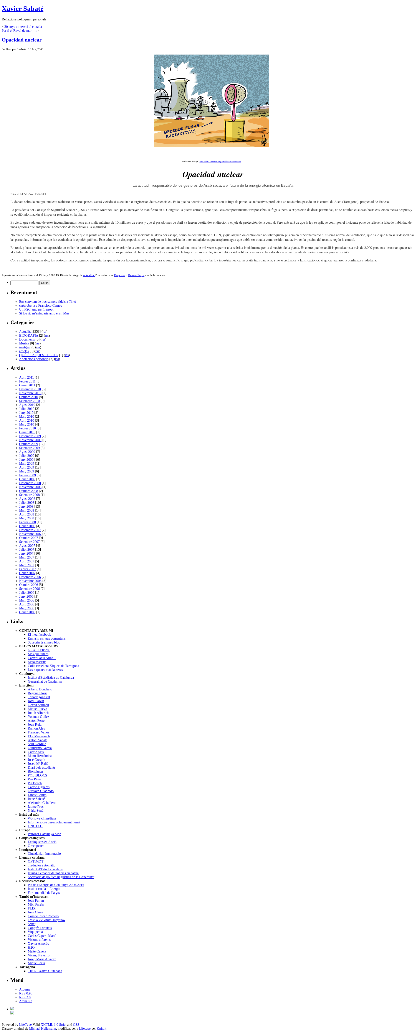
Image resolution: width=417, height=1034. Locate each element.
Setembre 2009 (29, 448)
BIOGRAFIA (28, 335)
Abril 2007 (26, 561)
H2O (31, 947)
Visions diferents (39, 939)
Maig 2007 (26, 557)
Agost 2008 (27, 498)
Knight (101, 1028)
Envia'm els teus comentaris (47, 638)
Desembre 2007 (30, 530)
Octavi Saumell (38, 705)
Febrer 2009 (27, 475)
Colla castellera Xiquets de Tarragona (53, 666)
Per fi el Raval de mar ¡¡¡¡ (19, 30)
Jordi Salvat (36, 701)
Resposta (119, 275)
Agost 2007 (27, 545)
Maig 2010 (26, 416)
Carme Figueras (39, 787)
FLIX (32, 908)
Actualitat (89, 275)
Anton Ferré (36, 720)
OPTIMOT (35, 861)
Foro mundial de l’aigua (44, 892)
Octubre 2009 (28, 444)
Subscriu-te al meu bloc (44, 642)
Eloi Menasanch (39, 736)
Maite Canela (37, 951)
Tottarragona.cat (39, 697)
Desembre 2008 (30, 483)
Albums (24, 989)
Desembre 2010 (30, 389)
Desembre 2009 (30, 436)
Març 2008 (26, 518)
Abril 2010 (26, 420)
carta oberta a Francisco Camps (40, 305)
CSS (76, 1024)
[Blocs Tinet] (12, 1009)
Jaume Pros (35, 806)
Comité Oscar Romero (43, 916)
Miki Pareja (36, 904)
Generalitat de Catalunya (45, 681)
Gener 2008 (27, 526)
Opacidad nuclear (22, 40)
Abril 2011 (26, 377)
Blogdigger (35, 771)
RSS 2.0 (25, 997)
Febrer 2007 (27, 569)
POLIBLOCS (37, 775)
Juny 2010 (26, 412)
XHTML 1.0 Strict (53, 1024)
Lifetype (85, 1028)
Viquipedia (35, 932)
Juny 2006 (26, 596)
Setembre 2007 (29, 542)
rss (44, 331)
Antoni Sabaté (37, 740)
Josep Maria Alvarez (42, 959)
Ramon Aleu (36, 728)
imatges (24, 347)
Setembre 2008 (29, 495)
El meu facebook (39, 634)
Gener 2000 (27, 612)
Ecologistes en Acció (42, 842)
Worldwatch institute (42, 818)
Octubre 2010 (28, 397)
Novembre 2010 (30, 393)
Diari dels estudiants (41, 767)
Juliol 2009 (26, 455)
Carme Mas (36, 752)
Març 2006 (26, 608)
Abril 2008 (26, 514)
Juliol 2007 (26, 549)
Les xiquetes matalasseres (45, 670)
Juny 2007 (26, 553)
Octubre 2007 (28, 538)
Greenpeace (36, 846)
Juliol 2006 (26, 592)
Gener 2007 (27, 573)
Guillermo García (40, 748)
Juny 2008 (26, 506)
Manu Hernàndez (40, 756)
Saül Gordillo (37, 744)
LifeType (25, 1024)
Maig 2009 (26, 463)
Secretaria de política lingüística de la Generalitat (61, 877)
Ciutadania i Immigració (44, 853)
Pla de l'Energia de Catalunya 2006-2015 (56, 885)
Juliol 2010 (26, 409)
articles (24, 351)
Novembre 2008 (30, 487)
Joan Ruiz (34, 724)
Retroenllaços (136, 275)
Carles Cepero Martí (42, 936)
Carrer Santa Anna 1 (42, 658)
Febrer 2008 (27, 522)
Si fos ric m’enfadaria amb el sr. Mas (44, 313)
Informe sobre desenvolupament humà (54, 822)
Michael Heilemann (42, 1028)
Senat (31, 924)
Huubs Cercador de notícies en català (53, 873)
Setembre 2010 (29, 401)
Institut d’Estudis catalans (45, 869)
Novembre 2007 (30, 534)
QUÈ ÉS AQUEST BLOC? (38, 355)
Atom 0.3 (25, 1001)
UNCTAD (35, 826)
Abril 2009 (26, 467)
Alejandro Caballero (42, 803)
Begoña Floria (37, 693)
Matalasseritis (37, 662)
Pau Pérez (34, 779)
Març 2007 (26, 565)
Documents (27, 339)
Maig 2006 (26, 600)
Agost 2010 (27, 405)
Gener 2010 (27, 432)
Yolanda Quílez (38, 716)
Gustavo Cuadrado (41, 791)
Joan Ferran (36, 900)
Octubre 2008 (28, 491)
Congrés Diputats (40, 928)
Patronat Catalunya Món (44, 834)
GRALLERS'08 (39, 650)
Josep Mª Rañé (38, 763)
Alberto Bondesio (40, 689)
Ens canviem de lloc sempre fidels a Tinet (47, 301)
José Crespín (36, 759)
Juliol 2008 (26, 502)
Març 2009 (26, 471)
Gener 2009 (27, 479)
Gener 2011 (27, 385)
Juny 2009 (26, 459)
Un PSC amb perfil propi (36, 309)
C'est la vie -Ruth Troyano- (46, 920)
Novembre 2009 (30, 440)
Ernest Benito (37, 795)
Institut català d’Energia (44, 889)
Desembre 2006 (30, 577)
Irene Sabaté (36, 799)
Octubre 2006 (28, 585)
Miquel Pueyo (37, 709)
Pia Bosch (35, 783)
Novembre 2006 (30, 581)
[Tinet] (12, 1013)
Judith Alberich (38, 713)
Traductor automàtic (41, 865)
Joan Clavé (35, 912)
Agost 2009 (27, 452)
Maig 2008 (26, 510)
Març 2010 (26, 424)
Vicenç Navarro (39, 955)
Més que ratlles (38, 654)
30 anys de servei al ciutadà (23, 26)
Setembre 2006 (29, 588)
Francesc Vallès (38, 732)
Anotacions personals (33, 359)
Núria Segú (35, 810)
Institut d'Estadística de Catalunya (51, 677)
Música (24, 343)
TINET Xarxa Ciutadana (45, 971)
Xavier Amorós (38, 943)
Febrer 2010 (27, 428)
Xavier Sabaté (22, 8)
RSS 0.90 (25, 993)
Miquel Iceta (36, 963)
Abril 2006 (26, 604)
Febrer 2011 (27, 381)
